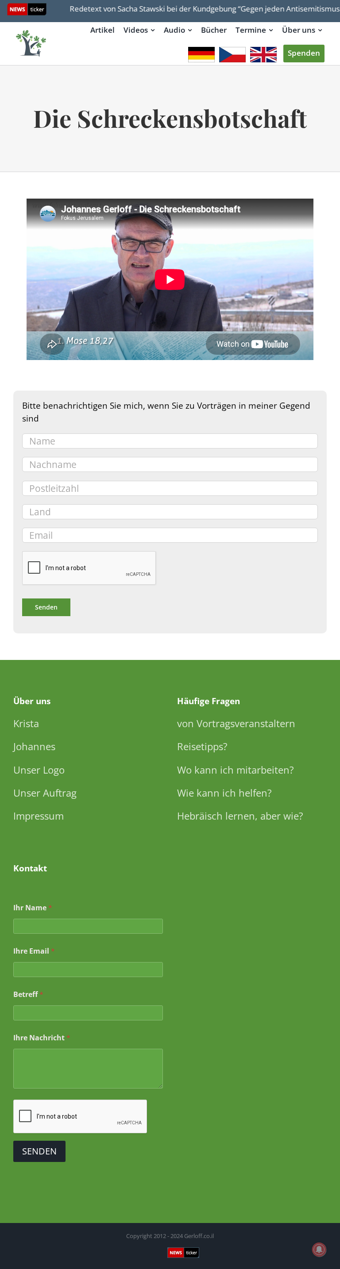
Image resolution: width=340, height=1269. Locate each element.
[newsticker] (31, 31)
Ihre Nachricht (41, 1038)
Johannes (34, 746)
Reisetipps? (202, 746)
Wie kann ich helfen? (224, 792)
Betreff (28, 994)
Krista (26, 723)
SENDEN (39, 1151)
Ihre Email (34, 951)
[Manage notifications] (319, 1249)
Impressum (38, 815)
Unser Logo (39, 769)
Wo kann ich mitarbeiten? (235, 769)
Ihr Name (32, 908)
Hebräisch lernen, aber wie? (240, 815)
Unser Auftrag (45, 792)
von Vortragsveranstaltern (236, 723)
